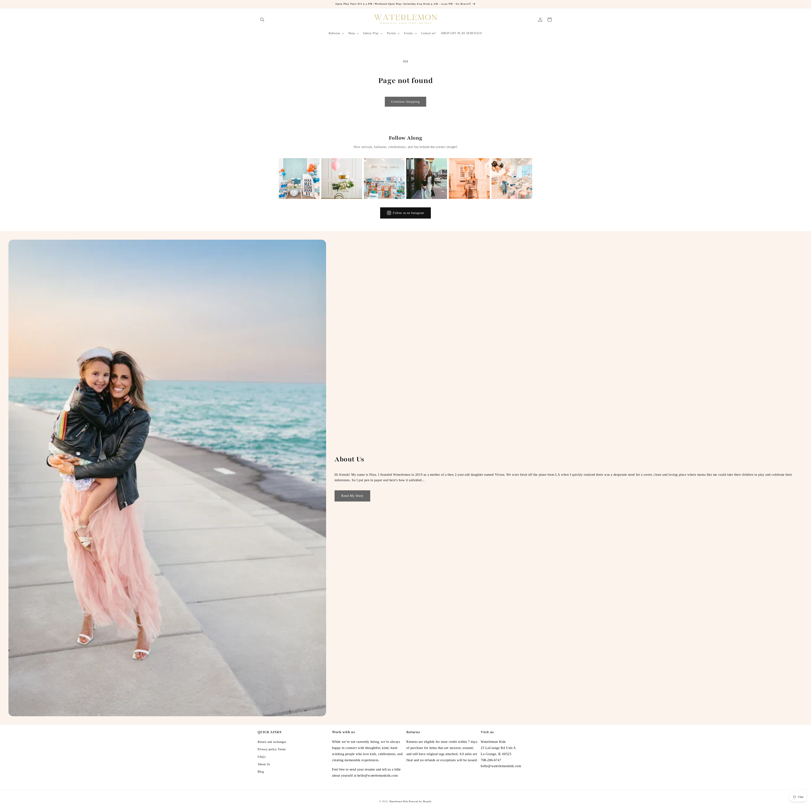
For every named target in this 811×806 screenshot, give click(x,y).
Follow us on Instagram (408, 213)
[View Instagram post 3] (384, 178)
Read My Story (352, 495)
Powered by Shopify (420, 801)
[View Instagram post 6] (511, 178)
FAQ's (262, 756)
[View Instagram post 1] (299, 178)
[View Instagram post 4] (426, 178)
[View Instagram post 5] (469, 178)
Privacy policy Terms (272, 749)
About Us (264, 764)
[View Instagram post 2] (341, 178)
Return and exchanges (272, 742)
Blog (261, 771)
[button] (262, 19)
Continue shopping (405, 101)
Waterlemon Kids (398, 801)
